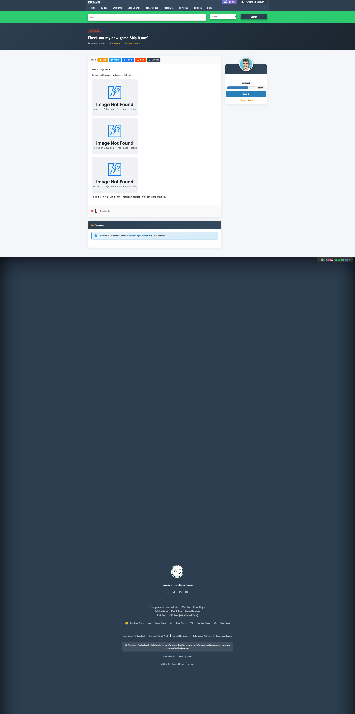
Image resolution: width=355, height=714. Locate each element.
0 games (242, 100)
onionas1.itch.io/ (132, 43)
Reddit (142, 60)
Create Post (152, 8)
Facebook (129, 60)
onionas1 (117, 43)
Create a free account (139, 235)
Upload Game (134, 8)
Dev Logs (183, 8)
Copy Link (155, 60)
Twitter (116, 60)
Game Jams (117, 8)
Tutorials (169, 8)
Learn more (185, 648)
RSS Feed (162, 615)
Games (104, 8)
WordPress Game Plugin (193, 607)
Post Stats (180, 623)
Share (104, 60)
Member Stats (202, 623)
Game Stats (159, 623)
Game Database (192, 611)
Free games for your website (164, 607)
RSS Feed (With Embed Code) (183, 615)
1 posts (250, 100)
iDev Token (176, 611)
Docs (209, 8)
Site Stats (224, 623)
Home (93, 8)
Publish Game (161, 611)
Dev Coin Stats (136, 623)
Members (198, 8)
